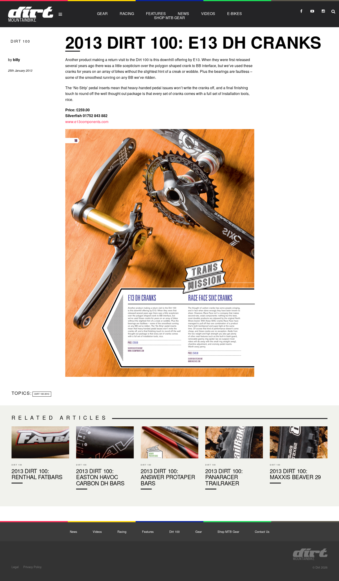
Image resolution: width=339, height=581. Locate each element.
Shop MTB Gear (169, 17)
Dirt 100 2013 (41, 393)
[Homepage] (310, 553)
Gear (102, 13)
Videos (208, 13)
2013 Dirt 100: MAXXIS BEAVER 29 (298, 455)
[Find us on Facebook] (301, 11)
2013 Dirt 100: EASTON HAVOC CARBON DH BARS (105, 459)
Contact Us (262, 531)
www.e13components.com (86, 121)
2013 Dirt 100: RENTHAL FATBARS (40, 455)
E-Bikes (234, 13)
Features (156, 13)
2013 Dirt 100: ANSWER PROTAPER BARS (169, 459)
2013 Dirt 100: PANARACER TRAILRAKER (234, 459)
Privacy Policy (32, 567)
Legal (15, 567)
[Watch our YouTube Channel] (312, 11)
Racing (127, 13)
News (183, 13)
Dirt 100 (20, 41)
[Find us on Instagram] (323, 11)
